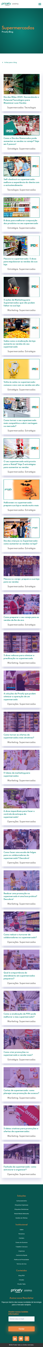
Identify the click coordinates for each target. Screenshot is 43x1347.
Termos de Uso (21, 1264)
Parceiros (22, 1234)
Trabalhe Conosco (21, 1247)
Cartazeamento (21, 1201)
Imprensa (22, 1251)
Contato (21, 1238)
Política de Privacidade (21, 1259)
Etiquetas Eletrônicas (21, 1209)
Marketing (12, 310)
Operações (13, 704)
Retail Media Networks (21, 1213)
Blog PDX (21, 1275)
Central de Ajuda (21, 1255)
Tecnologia (30, 108)
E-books (21, 1280)
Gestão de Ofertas (21, 1218)
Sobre (21, 1229)
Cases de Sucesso (21, 1242)
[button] (39, 4)
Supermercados (15, 108)
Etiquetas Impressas (21, 1205)
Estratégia (13, 149)
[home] (10, 4)
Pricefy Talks (21, 1284)
